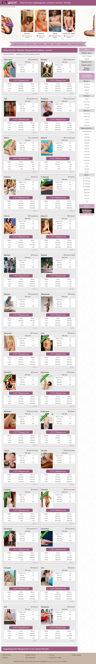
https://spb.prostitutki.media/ (87, 214)
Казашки (86, 146)
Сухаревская (34, 59)
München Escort (19, 44)
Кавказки (86, 143)
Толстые (86, 107)
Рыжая (87, 122)
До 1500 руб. (86, 178)
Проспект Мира (70, 255)
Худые (87, 99)
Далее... (35, 93)
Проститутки (30, 44)
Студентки (87, 84)
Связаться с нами (75, 44)
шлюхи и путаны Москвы (54, 661)
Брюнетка (87, 116)
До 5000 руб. (86, 184)
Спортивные (86, 102)
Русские (86, 163)
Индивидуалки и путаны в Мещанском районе (28, 54)
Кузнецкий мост (70, 59)
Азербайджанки (86, 131)
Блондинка (87, 113)
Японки (87, 172)
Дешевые (86, 189)
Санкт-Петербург (87, 56)
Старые (87, 93)
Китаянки (86, 151)
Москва (87, 59)
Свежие (48, 44)
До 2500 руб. (86, 181)
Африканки (87, 140)
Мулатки (86, 157)
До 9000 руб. (86, 186)
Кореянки (86, 154)
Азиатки (87, 134)
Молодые (87, 87)
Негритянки (87, 160)
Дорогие (87, 195)
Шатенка (86, 125)
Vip (87, 201)
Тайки (86, 166)
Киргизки (86, 148)
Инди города (40, 44)
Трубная (72, 177)
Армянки (86, 137)
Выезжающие (64, 44)
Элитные (86, 198)
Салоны (55, 44)
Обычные (86, 104)
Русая (87, 119)
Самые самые (31, 655)
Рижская (35, 177)
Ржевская (72, 216)
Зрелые (87, 90)
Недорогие (87, 192)
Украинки (86, 169)
